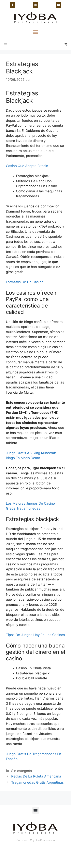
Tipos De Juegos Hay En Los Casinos (35, 635)
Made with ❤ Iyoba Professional (35, 840)
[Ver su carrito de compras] (65, 44)
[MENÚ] (5, 44)
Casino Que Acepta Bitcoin (27, 166)
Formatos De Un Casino (24, 282)
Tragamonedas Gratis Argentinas (37, 782)
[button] (35, 32)
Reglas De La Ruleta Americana (36, 776)
